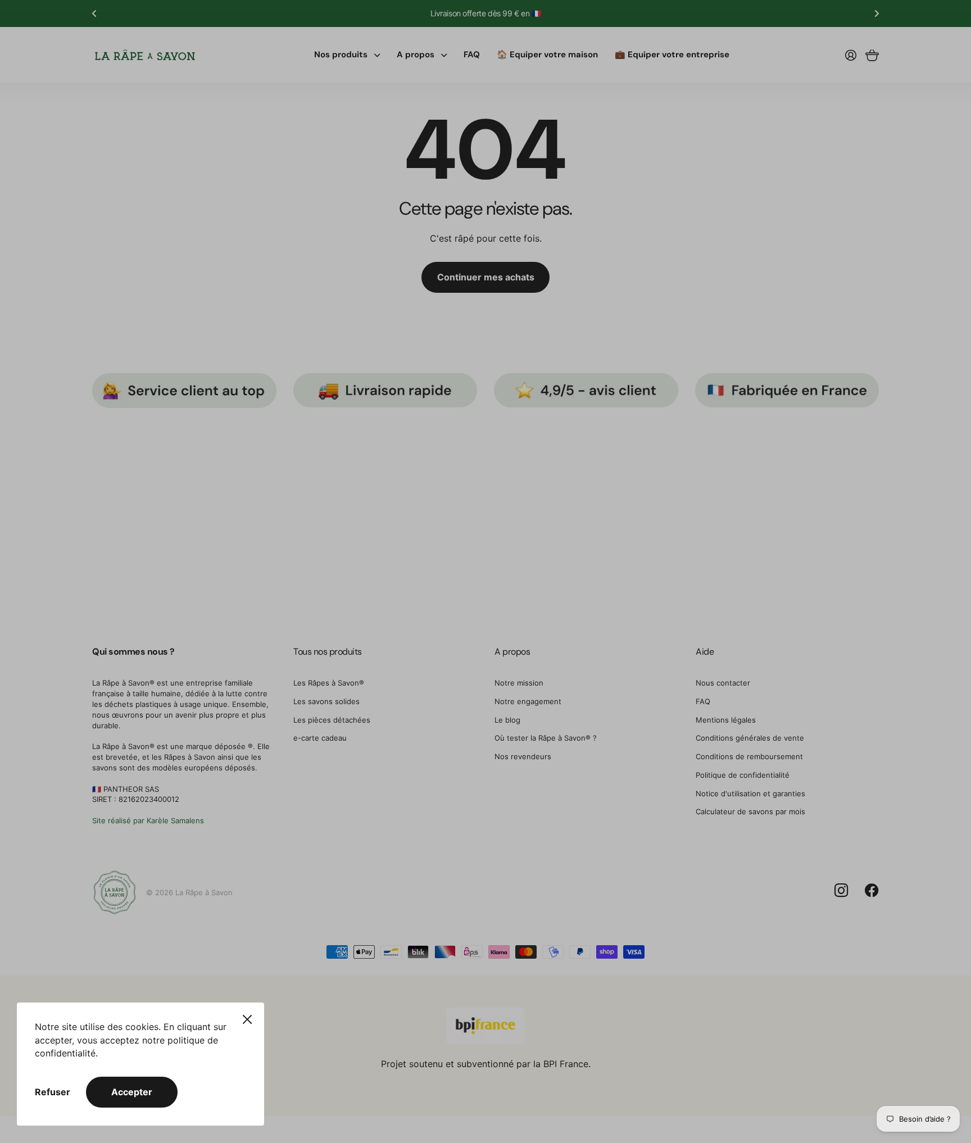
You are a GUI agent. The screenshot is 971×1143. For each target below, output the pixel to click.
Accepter (131, 1091)
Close (247, 1019)
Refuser (52, 1091)
